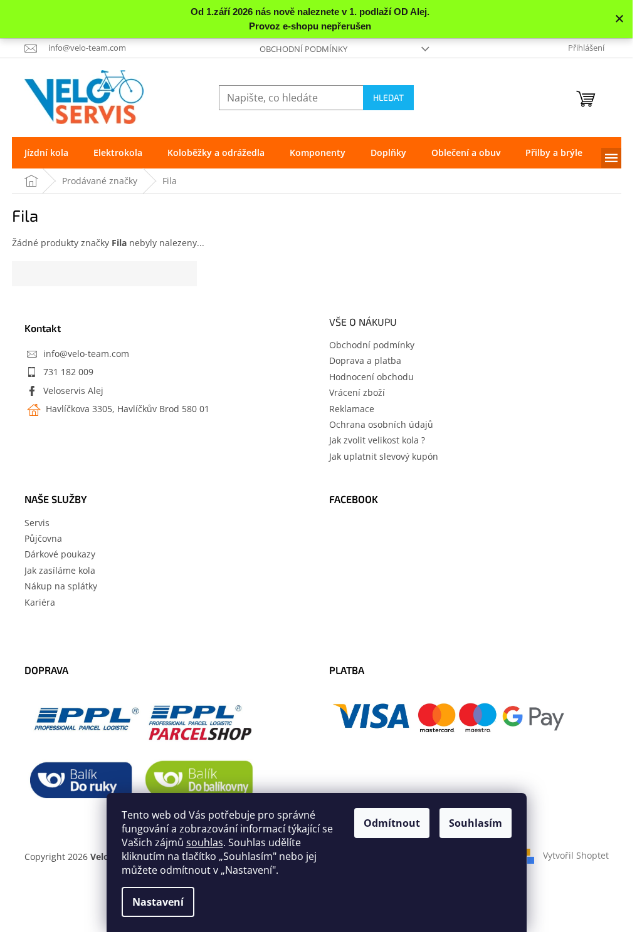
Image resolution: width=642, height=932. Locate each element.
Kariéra (39, 602)
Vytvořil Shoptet (576, 855)
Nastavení (158, 902)
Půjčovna (43, 538)
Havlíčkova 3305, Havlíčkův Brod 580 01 (126, 409)
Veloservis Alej (73, 390)
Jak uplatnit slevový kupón (383, 456)
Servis (37, 523)
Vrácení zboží (357, 392)
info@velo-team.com (86, 354)
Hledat (388, 97)
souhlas (204, 842)
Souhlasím (475, 823)
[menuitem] (46, 152)
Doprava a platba (365, 360)
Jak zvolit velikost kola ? (377, 440)
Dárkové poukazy (59, 554)
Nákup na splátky (60, 586)
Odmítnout (392, 823)
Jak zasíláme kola (59, 570)
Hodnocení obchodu (371, 377)
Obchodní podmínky (303, 48)
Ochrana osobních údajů (381, 424)
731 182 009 (68, 372)
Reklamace (351, 409)
